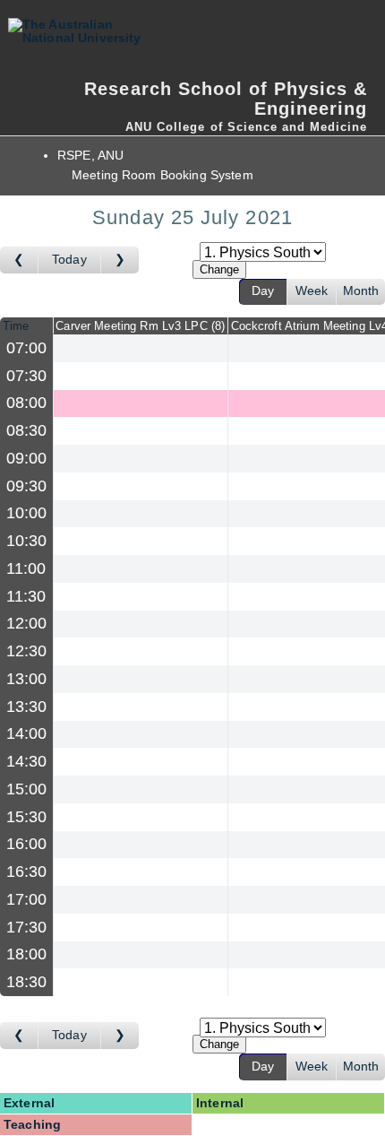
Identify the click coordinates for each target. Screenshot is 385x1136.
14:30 (26, 761)
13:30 (26, 706)
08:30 (26, 430)
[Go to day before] (19, 260)
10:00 (26, 513)
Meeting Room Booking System (162, 175)
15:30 (26, 817)
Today (69, 259)
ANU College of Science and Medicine (246, 127)
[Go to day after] (120, 260)
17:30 (26, 927)
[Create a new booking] (140, 348)
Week (312, 291)
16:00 (26, 844)
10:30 (26, 541)
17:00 (26, 899)
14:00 (26, 733)
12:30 (26, 651)
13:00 (26, 679)
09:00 (26, 458)
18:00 (26, 954)
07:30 (26, 376)
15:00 (26, 789)
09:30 (26, 486)
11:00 (26, 568)
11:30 (26, 596)
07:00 (26, 348)
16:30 (26, 871)
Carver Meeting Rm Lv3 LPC (138, 326)
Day (263, 291)
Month (361, 291)
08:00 (26, 403)
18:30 (26, 982)
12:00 (26, 623)
